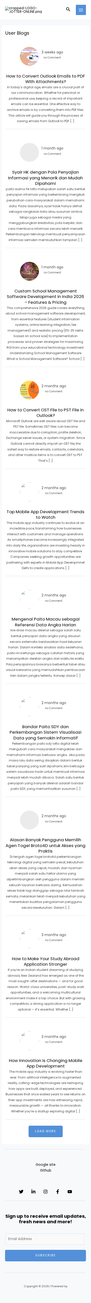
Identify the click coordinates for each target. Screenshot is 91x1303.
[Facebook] (57, 1191)
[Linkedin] (33, 1191)
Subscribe (45, 1255)
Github (45, 1170)
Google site (46, 1164)
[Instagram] (45, 1191)
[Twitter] (21, 1191)
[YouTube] (69, 1191)
